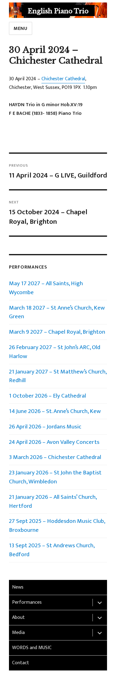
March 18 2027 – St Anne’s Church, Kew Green (57, 312)
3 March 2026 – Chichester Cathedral (55, 457)
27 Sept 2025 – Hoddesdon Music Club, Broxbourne (57, 525)
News (18, 587)
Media (18, 632)
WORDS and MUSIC (32, 648)
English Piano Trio (58, 11)
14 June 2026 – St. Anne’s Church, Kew (55, 411)
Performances (27, 602)
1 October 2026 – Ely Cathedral (47, 396)
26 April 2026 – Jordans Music (45, 427)
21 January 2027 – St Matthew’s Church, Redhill (57, 376)
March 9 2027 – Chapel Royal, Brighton (57, 332)
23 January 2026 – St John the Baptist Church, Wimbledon (56, 477)
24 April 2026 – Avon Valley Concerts (54, 442)
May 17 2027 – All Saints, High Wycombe (46, 287)
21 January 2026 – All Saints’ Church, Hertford (53, 501)
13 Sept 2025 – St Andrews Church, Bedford (51, 549)
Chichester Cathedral (63, 79)
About (18, 617)
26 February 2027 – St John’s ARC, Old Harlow (54, 351)
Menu (21, 28)
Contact (20, 663)
